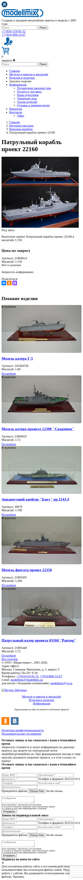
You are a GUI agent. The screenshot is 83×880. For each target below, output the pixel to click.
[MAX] (14, 283)
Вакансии (15, 108)
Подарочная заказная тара (34, 88)
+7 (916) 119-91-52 (13, 31)
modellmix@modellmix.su (27, 679)
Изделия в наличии (22, 77)
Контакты (15, 112)
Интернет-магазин (21, 125)
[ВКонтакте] (4, 283)
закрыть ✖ (8, 60)
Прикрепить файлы (14, 791)
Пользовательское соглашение (21, 733)
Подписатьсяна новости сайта (41, 713)
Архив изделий (27, 102)
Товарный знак (27, 98)
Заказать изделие (20, 81)
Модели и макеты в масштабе (28, 74)
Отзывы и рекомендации (33, 105)
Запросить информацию (17, 272)
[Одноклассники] (9, 283)
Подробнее (9, 373)
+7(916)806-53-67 (51, 676)
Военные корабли (21, 129)
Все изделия (10, 659)
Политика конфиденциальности (23, 730)
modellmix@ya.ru (61, 683)
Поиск (43, 27)
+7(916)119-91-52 (27, 676)
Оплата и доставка (29, 91)
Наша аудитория (27, 95)
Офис (20, 115)
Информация (17, 84)
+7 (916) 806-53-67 (14, 34)
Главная (14, 71)
